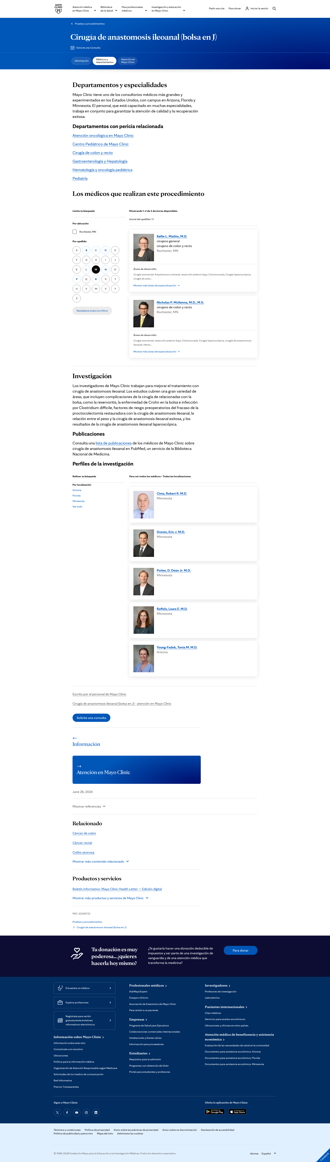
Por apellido (80, 241)
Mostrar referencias (87, 806)
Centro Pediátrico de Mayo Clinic (101, 143)
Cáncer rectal (82, 843)
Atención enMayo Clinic (128, 61)
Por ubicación (81, 223)
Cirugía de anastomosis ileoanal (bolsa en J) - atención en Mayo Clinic (122, 703)
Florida (77, 495)
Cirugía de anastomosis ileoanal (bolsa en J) (143, 37)
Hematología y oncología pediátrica (102, 169)
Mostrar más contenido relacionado (98, 861)
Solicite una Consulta (88, 47)
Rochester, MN (87, 231)
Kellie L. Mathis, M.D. (172, 236)
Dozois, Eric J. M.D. (171, 532)
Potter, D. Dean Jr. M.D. (174, 570)
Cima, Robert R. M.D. (172, 493)
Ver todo (77, 506)
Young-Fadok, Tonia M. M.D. (177, 647)
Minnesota (79, 501)
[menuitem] (81, 60)
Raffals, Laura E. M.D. (172, 609)
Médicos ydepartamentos (105, 61)
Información (82, 60)
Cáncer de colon (84, 833)
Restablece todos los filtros (92, 310)
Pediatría (80, 178)
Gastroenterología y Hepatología (100, 161)
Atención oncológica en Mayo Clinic (103, 135)
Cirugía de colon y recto (93, 152)
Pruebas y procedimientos (90, 23)
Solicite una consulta (91, 718)
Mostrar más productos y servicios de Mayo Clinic (108, 898)
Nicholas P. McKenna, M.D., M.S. (180, 302)
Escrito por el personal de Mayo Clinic (99, 694)
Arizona (77, 490)
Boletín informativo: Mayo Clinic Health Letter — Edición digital (117, 889)
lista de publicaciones (114, 442)
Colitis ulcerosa (83, 852)
